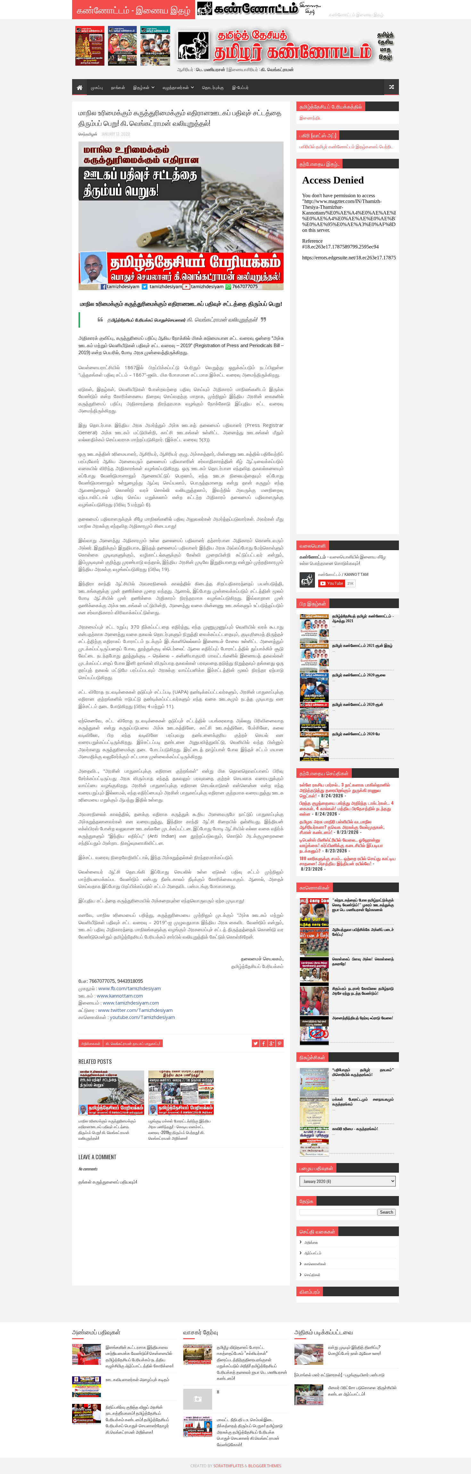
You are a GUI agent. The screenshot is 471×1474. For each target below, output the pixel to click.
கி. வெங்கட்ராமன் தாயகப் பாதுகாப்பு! (133, 1043)
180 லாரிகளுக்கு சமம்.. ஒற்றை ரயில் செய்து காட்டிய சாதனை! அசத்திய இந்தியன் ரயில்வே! (348, 861)
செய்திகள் (312, 1274)
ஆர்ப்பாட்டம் (312, 1252)
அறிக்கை (311, 1242)
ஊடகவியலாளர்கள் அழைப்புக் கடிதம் (137, 1379)
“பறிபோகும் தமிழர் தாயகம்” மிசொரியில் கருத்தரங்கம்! (363, 1072)
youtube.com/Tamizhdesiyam (142, 1017)
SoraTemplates (228, 1466)
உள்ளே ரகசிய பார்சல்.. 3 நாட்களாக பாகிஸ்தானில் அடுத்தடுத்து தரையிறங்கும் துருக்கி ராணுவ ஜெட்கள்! (345, 790)
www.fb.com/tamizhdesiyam (129, 988)
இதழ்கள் (141, 87)
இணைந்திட (311, 117)
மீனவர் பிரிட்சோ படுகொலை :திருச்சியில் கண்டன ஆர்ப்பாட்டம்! (362, 1390)
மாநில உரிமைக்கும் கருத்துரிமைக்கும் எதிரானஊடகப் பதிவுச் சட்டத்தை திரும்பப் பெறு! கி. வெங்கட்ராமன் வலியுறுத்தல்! (107, 1129)
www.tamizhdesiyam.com (131, 1002)
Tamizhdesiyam (135, 1010)
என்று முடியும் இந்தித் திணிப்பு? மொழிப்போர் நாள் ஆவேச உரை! (354, 1350)
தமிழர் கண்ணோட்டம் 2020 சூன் (357, 704)
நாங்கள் (118, 87)
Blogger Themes (264, 1466)
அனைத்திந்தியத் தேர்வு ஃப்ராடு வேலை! (362, 1018)
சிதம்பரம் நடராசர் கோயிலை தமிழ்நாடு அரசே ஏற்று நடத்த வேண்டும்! (363, 991)
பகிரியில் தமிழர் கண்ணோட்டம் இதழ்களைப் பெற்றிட (346, 146)
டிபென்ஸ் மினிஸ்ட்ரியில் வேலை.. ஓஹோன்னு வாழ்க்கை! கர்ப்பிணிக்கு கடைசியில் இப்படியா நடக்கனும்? (341, 845)
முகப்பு (97, 87)
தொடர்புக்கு (213, 87)
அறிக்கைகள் (90, 1043)
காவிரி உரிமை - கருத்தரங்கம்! (355, 1129)
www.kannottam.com (120, 995)
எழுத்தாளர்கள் (176, 87)
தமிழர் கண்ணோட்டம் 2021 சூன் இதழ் (362, 645)
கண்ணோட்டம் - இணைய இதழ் (133, 9)
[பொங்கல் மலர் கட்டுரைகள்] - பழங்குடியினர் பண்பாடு (339, 1374)
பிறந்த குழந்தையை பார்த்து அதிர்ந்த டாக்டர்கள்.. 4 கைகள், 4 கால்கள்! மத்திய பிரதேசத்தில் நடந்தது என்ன (347, 808)
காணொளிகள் (315, 1263)
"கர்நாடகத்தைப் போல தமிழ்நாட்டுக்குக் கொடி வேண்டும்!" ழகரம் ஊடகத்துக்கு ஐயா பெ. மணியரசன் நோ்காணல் (363, 905)
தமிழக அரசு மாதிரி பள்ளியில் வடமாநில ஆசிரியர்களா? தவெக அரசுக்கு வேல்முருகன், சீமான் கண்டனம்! (342, 826)
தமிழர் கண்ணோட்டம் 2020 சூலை (358, 675)
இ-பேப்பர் (240, 87)
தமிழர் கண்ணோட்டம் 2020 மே (356, 734)
